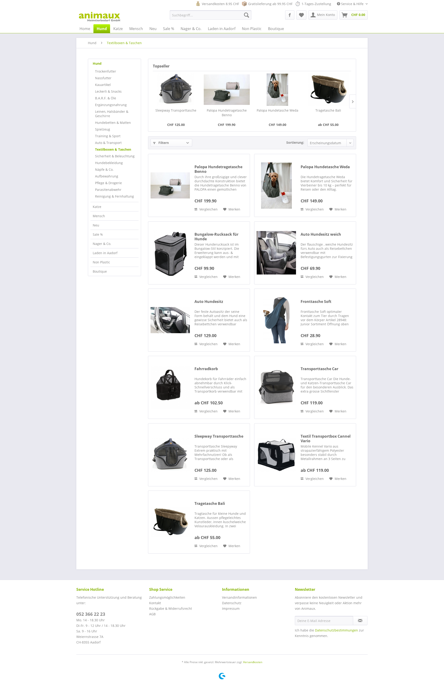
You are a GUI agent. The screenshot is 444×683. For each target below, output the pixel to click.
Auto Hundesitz (208, 301)
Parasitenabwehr (108, 189)
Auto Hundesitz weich (321, 234)
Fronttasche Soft (316, 301)
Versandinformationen (239, 597)
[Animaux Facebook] (289, 15)
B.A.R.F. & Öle (105, 98)
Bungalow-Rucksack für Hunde (216, 236)
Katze (97, 206)
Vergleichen (208, 209)
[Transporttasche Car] (276, 387)
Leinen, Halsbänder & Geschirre (111, 113)
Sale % (98, 234)
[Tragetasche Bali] (328, 89)
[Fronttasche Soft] (276, 320)
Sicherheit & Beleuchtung (115, 156)
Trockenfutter (105, 71)
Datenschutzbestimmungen (336, 630)
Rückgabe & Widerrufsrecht (170, 608)
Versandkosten (252, 662)
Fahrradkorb (206, 368)
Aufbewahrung (106, 176)
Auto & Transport (108, 142)
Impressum (231, 608)
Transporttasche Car (319, 368)
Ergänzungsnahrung (111, 105)
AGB (152, 614)
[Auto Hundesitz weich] (276, 253)
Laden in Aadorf (105, 253)
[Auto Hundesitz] (170, 320)
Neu (96, 225)
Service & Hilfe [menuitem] (352, 4)
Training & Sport (107, 136)
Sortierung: (295, 142)
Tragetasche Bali (328, 110)
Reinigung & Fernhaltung (114, 196)
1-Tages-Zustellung (316, 4)
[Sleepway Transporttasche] (176, 89)
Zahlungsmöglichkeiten (167, 597)
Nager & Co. (102, 243)
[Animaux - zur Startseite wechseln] (99, 16)
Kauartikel (103, 84)
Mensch (99, 216)
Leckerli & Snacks (108, 91)
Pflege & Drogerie (108, 183)
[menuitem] (210, 15)
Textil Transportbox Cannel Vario (326, 438)
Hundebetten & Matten (113, 122)
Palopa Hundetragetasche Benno (227, 112)
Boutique (100, 271)
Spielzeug (102, 129)
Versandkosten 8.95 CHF (220, 4)
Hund (97, 63)
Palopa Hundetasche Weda (277, 110)
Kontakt (155, 603)
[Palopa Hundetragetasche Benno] (227, 89)
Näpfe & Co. (104, 169)
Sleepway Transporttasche (175, 110)
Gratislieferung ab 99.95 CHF (270, 4)
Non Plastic (101, 262)
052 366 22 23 (90, 614)
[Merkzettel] (301, 15)
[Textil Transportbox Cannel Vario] (276, 455)
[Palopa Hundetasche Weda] (277, 89)
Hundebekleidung (109, 163)
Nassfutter (103, 78)
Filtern (163, 142)
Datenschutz (231, 603)
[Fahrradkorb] (170, 387)
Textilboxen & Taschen (113, 149)
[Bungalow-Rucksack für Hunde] (170, 253)
